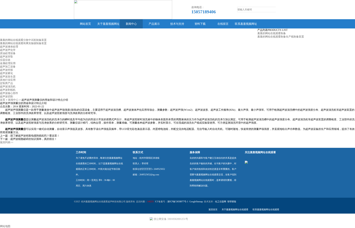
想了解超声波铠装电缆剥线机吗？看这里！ (35, 135)
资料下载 (200, 23)
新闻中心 (131, 23)
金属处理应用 (8, 63)
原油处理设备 (8, 53)
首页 (2, 99)
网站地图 (5, 226)
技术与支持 (177, 23)
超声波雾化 (6, 73)
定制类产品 (6, 83)
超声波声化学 (8, 50)
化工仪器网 (220, 201)
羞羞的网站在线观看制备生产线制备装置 (280, 36)
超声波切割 (6, 96)
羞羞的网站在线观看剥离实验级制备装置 (23, 43)
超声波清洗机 (8, 86)
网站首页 (85, 23)
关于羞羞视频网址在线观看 (108, 28)
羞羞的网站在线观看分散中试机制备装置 (23, 40)
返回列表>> (6, 142)
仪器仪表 (5, 60)
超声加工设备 (8, 66)
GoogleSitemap (196, 201)
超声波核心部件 (9, 93)
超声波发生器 (8, 76)
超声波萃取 (6, 56)
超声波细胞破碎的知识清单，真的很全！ (33, 139)
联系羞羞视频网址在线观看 (246, 28)
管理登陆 (231, 201)
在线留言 (223, 23)
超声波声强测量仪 (15, 109)
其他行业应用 (8, 80)
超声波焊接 (6, 70)
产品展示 (154, 23)
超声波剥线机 (8, 90)
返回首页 (213, 209)
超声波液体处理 (9, 46)
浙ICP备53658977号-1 (177, 201)
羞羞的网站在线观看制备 (271, 33)
